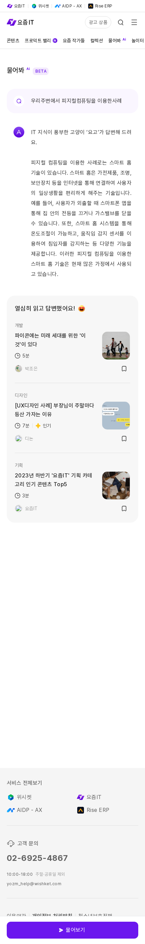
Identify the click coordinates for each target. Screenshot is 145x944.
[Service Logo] (20, 22)
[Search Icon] (121, 22)
